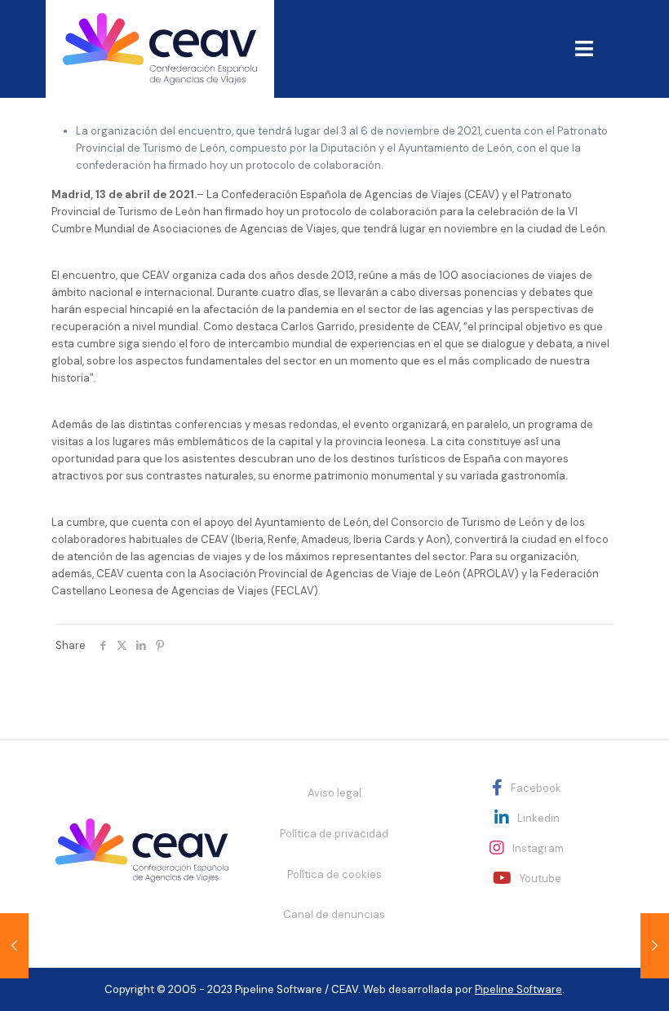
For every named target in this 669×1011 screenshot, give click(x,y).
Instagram (538, 848)
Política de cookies (334, 874)
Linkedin (538, 818)
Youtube (540, 878)
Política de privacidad (334, 834)
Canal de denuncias (334, 914)
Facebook (536, 788)
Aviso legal (334, 793)
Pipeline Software (518, 989)
